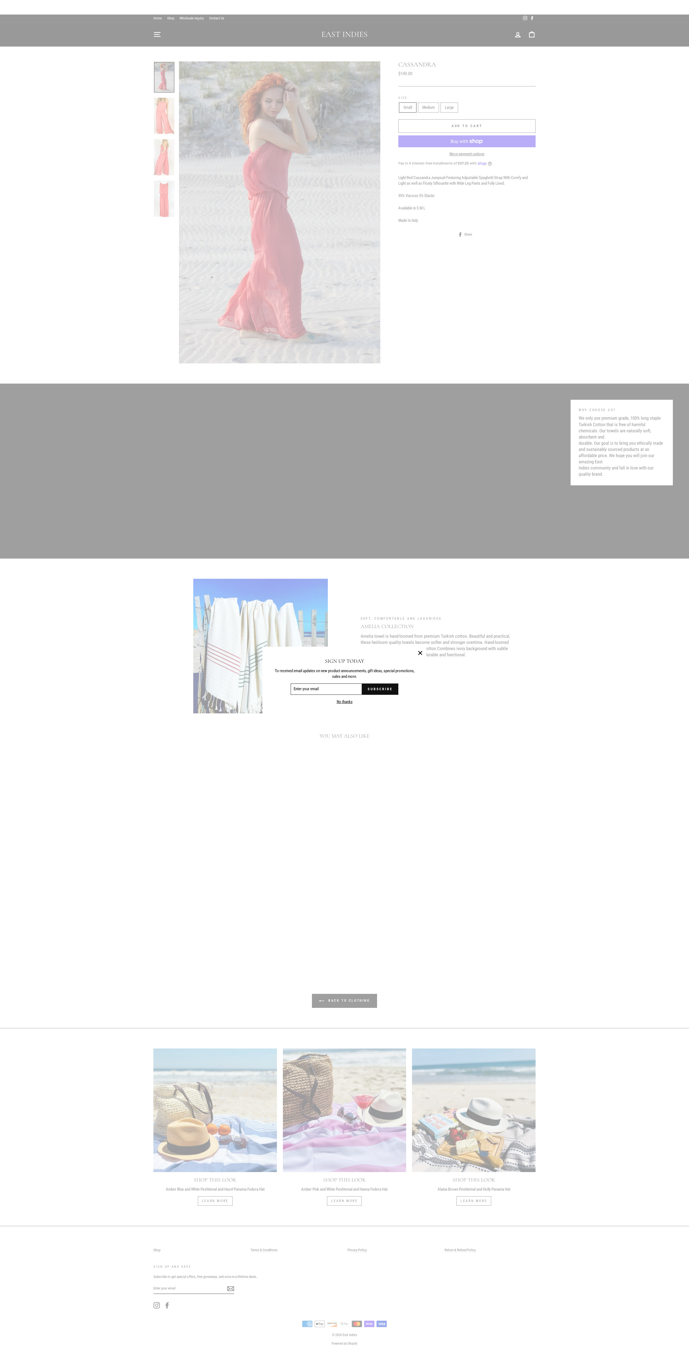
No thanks (345, 702)
